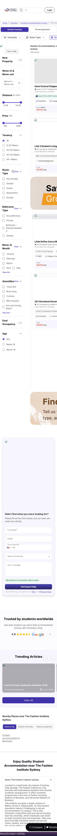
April (8, 268)
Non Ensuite (12, 179)
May (19, 268)
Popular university (25, 727)
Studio (9, 188)
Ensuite (9, 197)
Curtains (10, 296)
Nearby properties (44, 727)
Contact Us (13, 833)
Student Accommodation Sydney (34, 23)
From (41, 109)
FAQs (22, 833)
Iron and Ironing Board (13, 307)
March (9, 263)
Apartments (12, 193)
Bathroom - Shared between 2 (14, 228)
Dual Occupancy (8, 322)
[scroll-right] (50, 634)
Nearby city (9, 727)
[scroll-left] (43, 634)
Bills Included (12, 301)
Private (9, 220)
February (10, 258)
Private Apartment (42, 29)
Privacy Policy (45, 592)
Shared (9, 183)
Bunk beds (11, 291)
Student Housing (14, 29)
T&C (33, 592)
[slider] (3, 102)
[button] (8, 548)
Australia (14, 23)
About (3, 833)
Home (4, 23)
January (10, 254)
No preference (13, 215)
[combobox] (30, 10)
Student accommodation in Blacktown (11, 738)
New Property (7, 59)
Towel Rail (11, 286)
